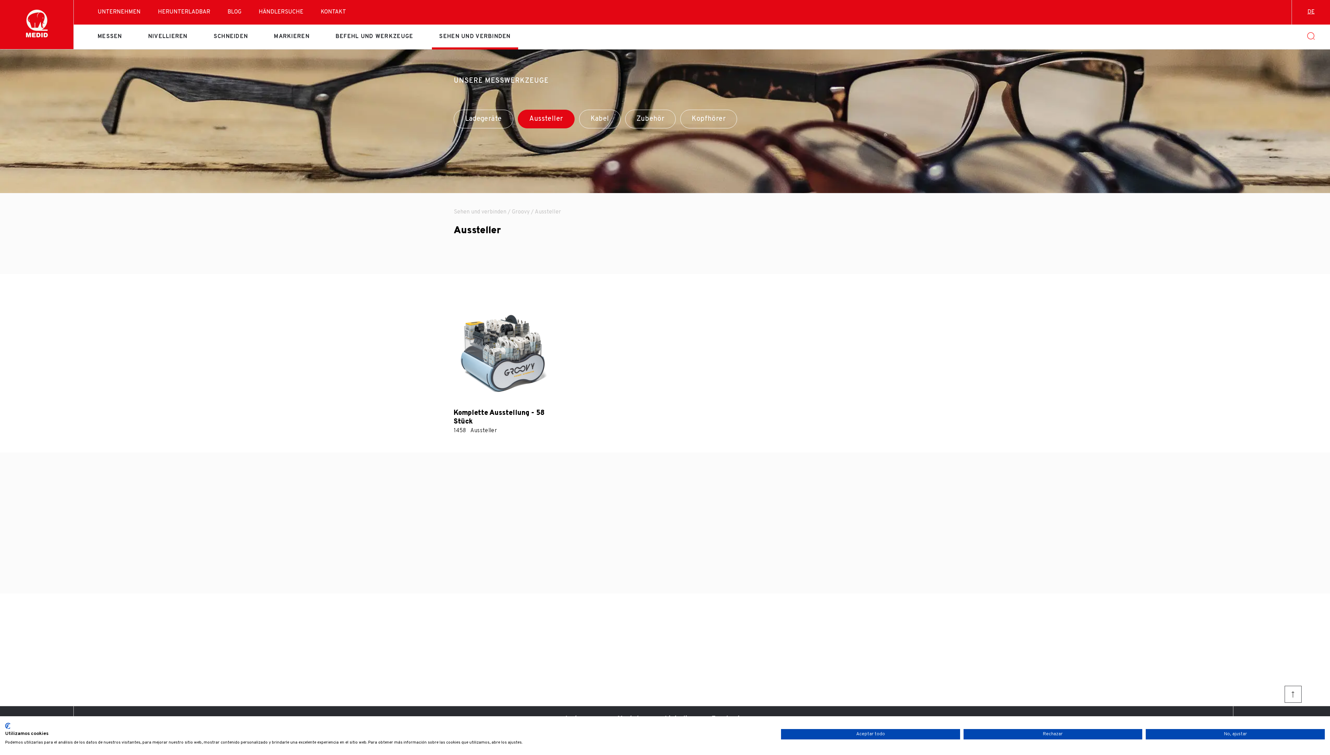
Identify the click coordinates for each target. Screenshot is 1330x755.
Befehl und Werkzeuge (375, 36)
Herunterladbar (184, 12)
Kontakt (333, 12)
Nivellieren (168, 36)
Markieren (292, 36)
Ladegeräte (483, 119)
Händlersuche (281, 12)
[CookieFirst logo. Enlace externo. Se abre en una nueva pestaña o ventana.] (7, 726)
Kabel (600, 119)
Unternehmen (119, 12)
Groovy (521, 212)
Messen (110, 36)
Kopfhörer (709, 119)
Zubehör (651, 119)
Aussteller (546, 119)
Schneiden (231, 36)
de (1311, 12)
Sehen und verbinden (475, 36)
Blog (234, 12)
